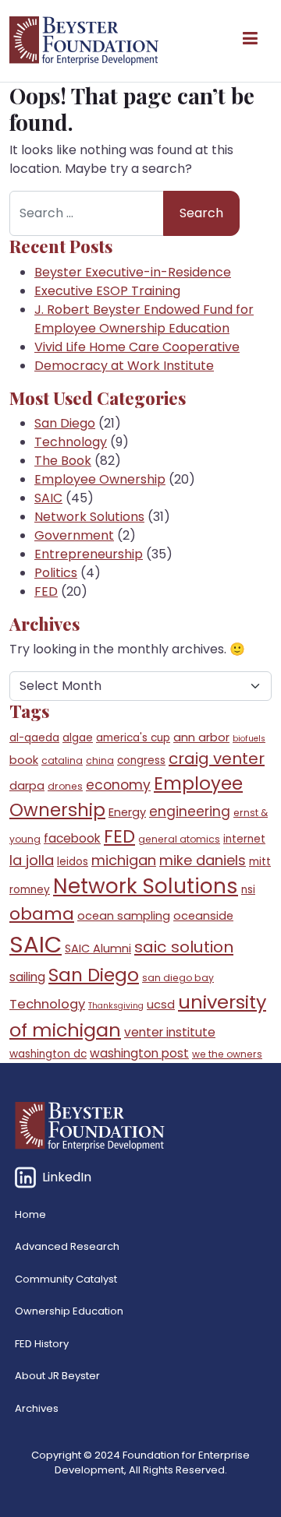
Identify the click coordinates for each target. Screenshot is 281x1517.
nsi (248, 889)
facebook (72, 838)
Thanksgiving (116, 1006)
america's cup (133, 737)
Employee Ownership (99, 479)
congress (141, 760)
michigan (123, 860)
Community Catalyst (66, 1279)
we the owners (227, 1054)
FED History (42, 1343)
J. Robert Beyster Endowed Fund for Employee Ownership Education (144, 319)
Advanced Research (67, 1246)
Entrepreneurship (88, 554)
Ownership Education (69, 1311)
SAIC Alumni (98, 948)
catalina (62, 760)
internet (244, 839)
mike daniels (202, 860)
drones (65, 786)
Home (30, 1214)
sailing (27, 977)
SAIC (48, 498)
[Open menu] (250, 41)
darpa (26, 786)
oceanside (203, 916)
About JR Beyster (57, 1375)
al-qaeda (34, 737)
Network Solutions (89, 517)
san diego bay (178, 977)
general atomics (179, 839)
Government (74, 535)
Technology (70, 442)
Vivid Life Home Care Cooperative (137, 347)
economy (118, 785)
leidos (72, 861)
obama (41, 914)
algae (77, 737)
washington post (139, 1053)
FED (46, 591)
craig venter (217, 758)
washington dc (48, 1054)
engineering (189, 811)
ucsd (161, 1004)
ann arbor (201, 737)
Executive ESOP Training (107, 291)
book (23, 760)
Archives (37, 1408)
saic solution (183, 947)
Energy (127, 812)
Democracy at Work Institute (124, 366)
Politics (55, 573)
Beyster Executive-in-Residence (132, 272)
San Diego (64, 423)
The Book (62, 461)
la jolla (31, 860)
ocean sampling (123, 916)
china (100, 760)
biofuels (249, 738)
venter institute (169, 1032)
